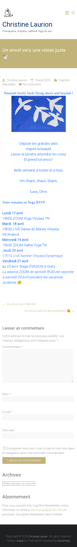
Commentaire (12, 347)
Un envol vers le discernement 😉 (49, 311)
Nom (6, 394)
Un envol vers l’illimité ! (19, 304)
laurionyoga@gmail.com (46, 510)
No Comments (32, 84)
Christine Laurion (27, 24)
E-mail (7, 412)
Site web (8, 430)
